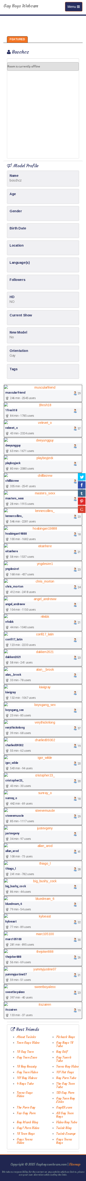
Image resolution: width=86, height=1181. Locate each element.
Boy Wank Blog (27, 1122)
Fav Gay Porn (26, 1113)
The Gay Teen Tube (65, 1085)
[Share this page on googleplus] (82, 509)
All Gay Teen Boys (65, 1115)
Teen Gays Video (28, 1042)
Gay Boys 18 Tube (64, 1044)
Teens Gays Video (25, 1094)
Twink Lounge (66, 1133)
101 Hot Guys (65, 1072)
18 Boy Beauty (27, 1066)
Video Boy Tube (66, 1122)
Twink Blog (63, 1128)
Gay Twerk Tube (63, 1059)
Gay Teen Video (27, 1072)
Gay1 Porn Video (28, 1128)
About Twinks (26, 1037)
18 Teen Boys (26, 1133)
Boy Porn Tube (66, 1078)
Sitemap (74, 1164)
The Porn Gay (26, 1107)
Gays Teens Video (25, 1141)
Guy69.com (64, 1107)
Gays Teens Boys (64, 1141)
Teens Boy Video (67, 1066)
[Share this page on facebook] (82, 485)
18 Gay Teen (25, 1051)
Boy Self (62, 1051)
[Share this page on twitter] (82, 477)
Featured (17, 39)
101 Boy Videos (27, 1078)
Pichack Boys (65, 1037)
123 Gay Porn (65, 1092)
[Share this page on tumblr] (82, 493)
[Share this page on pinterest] (82, 501)
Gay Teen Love (27, 1057)
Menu (74, 8)
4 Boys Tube (25, 1083)
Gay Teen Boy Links (65, 1100)
